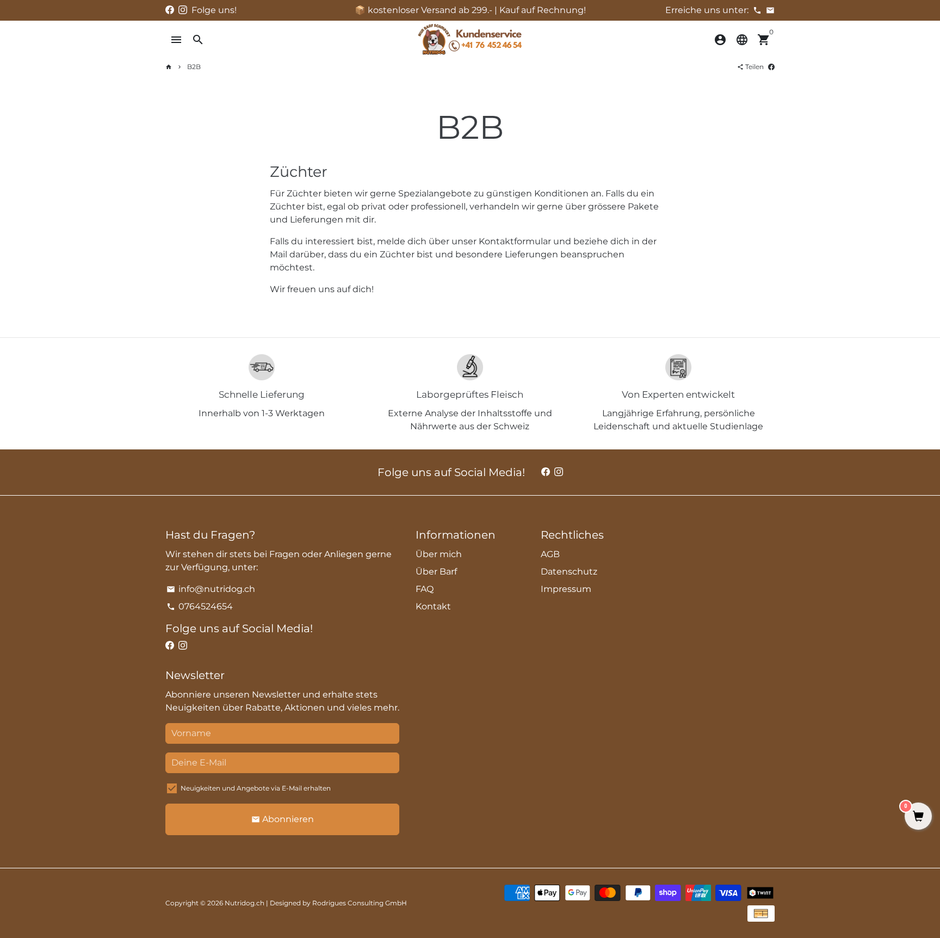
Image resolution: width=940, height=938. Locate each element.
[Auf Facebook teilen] (771, 67)
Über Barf (436, 571)
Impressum (566, 589)
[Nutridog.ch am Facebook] (169, 10)
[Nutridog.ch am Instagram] (182, 10)
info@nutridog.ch (210, 589)
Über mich (439, 554)
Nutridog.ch (244, 903)
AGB (550, 554)
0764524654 (199, 606)
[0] (918, 817)
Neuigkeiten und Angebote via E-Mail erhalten (256, 788)
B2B (194, 67)
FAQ (425, 589)
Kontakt (433, 606)
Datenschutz (569, 571)
